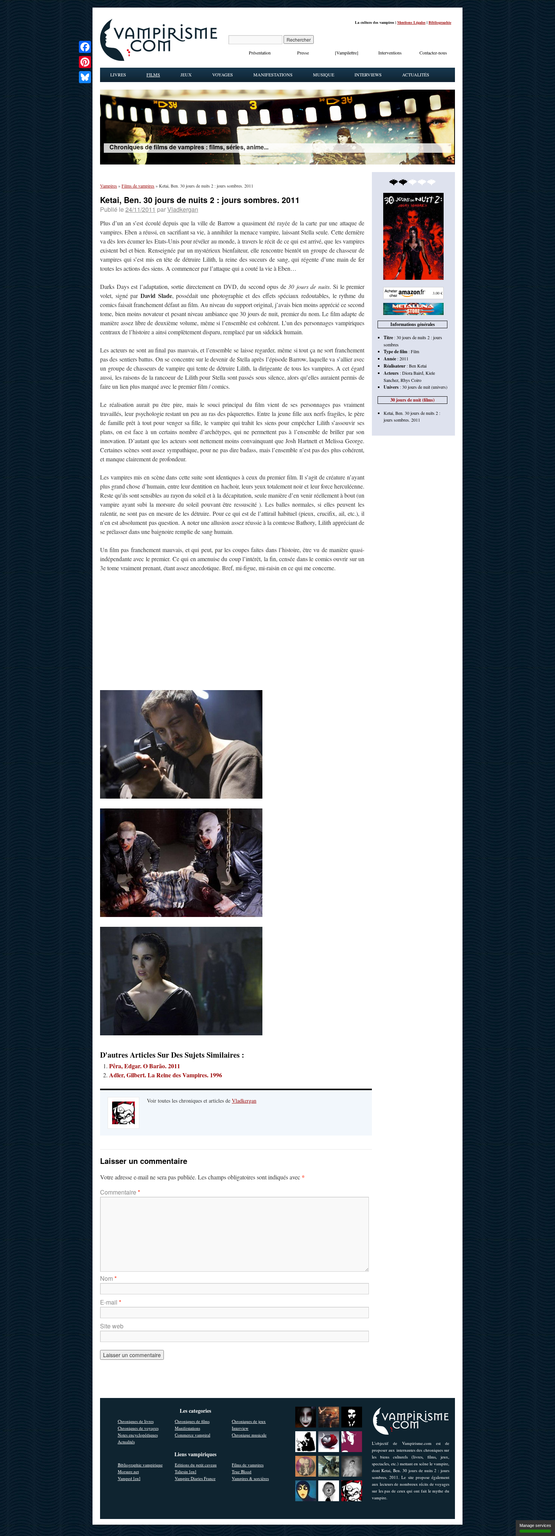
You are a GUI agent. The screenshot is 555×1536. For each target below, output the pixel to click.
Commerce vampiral (192, 1435)
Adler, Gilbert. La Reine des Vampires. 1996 (165, 1075)
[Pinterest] (84, 62)
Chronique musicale (249, 1435)
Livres (118, 74)
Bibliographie (440, 22)
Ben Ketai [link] (418, 366)
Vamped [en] (129, 1478)
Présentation (260, 53)
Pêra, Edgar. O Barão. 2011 (144, 1065)
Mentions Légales (411, 22)
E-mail (110, 1302)
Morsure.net (128, 1471)
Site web (111, 1326)
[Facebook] (84, 46)
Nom (108, 1278)
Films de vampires (248, 1465)
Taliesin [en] (185, 1471)
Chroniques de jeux (249, 1421)
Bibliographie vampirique (140, 1465)
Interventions (390, 53)
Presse (303, 53)
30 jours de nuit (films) (412, 400)
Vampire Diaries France (195, 1478)
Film (415, 351)
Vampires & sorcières (250, 1478)
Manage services (535, 1525)
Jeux (186, 74)
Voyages (222, 74)
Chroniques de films (192, 1421)
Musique (323, 74)
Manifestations (273, 74)
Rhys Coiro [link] (411, 380)
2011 (404, 358)
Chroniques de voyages (138, 1428)
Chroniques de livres (136, 1421)
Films (153, 74)
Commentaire (120, 1192)
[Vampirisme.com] (158, 59)
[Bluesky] (84, 77)
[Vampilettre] (346, 53)
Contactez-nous (433, 53)
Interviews (368, 74)
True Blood (241, 1471)
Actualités (415, 74)
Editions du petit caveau (196, 1465)
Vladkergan (182, 209)
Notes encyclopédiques (138, 1435)
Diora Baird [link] (412, 373)
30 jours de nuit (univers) (424, 387)
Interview (240, 1428)
